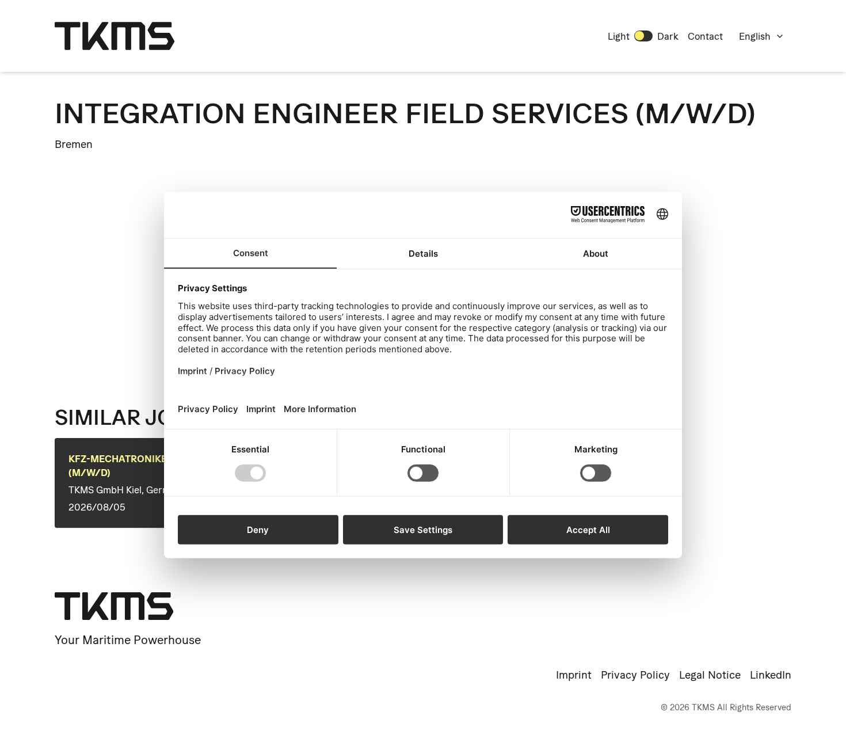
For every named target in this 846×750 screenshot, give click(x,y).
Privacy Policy (635, 675)
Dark (668, 36)
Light (619, 36)
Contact (705, 36)
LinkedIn (770, 675)
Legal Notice (710, 675)
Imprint (574, 675)
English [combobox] (755, 36)
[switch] (643, 36)
